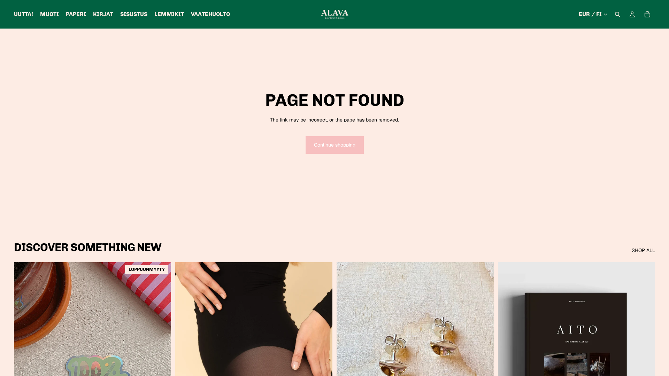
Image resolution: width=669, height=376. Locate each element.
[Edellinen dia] (185, 360)
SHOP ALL (643, 250)
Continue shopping (334, 145)
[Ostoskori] (647, 14)
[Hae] (617, 14)
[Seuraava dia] (322, 360)
